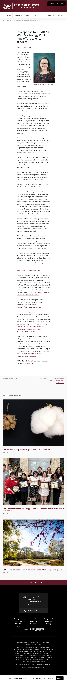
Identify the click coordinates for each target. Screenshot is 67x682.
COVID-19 (49, 378)
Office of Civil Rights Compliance (30, 659)
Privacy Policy (42, 678)
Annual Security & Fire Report (33, 644)
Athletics (48, 621)
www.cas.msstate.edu (34, 354)
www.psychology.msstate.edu (26, 356)
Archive (42, 15)
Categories (26, 15)
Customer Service (21, 642)
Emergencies (18, 619)
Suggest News (60, 15)
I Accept (59, 678)
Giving (48, 624)
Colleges (35, 15)
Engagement (42, 378)
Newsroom (9, 20)
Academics (33, 619)
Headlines (9, 15)
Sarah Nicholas (27, 47)
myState (52, 3)
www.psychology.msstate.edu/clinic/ (28, 270)
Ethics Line (38, 642)
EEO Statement (31, 642)
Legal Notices (46, 642)
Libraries (33, 624)
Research (33, 621)
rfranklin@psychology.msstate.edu (29, 307)
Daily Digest (50, 15)
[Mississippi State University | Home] (21, 6)
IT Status (18, 621)
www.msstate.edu (28, 363)
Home (4, 20)
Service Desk (41, 667)
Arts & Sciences (60, 383)
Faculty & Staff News (58, 378)
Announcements (18, 15)
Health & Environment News (56, 381)
